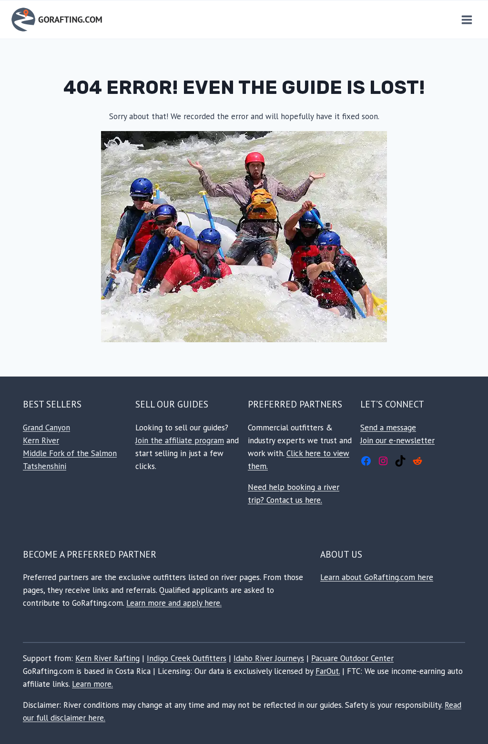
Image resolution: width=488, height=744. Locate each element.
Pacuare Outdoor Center (352, 658)
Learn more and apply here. (174, 603)
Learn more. (92, 684)
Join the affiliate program (179, 440)
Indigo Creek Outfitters (186, 658)
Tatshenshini (44, 466)
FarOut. (327, 671)
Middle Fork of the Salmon (70, 453)
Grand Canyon (46, 427)
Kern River (41, 440)
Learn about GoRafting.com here (376, 577)
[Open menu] (467, 19)
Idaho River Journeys (269, 658)
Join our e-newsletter (397, 440)
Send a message (388, 427)
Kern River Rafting (107, 658)
